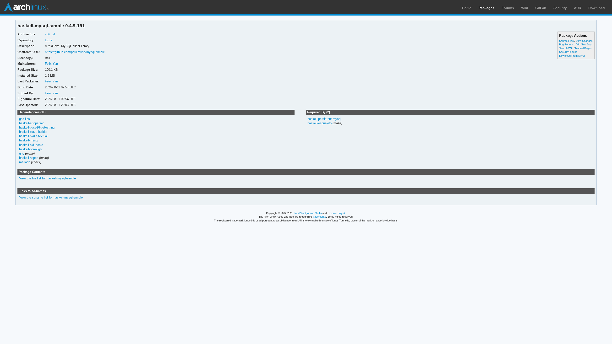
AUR (577, 8)
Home (466, 8)
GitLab (540, 8)
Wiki (524, 8)
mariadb (24, 162)
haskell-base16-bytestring (37, 127)
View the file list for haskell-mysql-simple (47, 178)
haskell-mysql (28, 140)
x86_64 (50, 34)
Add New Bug (583, 44)
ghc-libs (24, 119)
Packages (486, 8)
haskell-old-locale (31, 145)
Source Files (566, 40)
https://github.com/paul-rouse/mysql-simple (75, 52)
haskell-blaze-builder (33, 132)
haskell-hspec (28, 158)
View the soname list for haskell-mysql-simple (51, 197)
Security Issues (568, 51)
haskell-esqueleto (319, 123)
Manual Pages (583, 48)
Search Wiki (566, 48)
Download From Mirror (572, 55)
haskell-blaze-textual (33, 136)
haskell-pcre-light (31, 149)
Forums (508, 8)
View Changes (584, 40)
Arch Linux (26, 7)
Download (596, 8)
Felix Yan (51, 63)
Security (560, 8)
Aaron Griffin (314, 213)
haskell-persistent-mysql (324, 119)
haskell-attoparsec (31, 123)
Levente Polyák (336, 213)
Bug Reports (566, 44)
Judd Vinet (300, 213)
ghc (21, 153)
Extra (48, 40)
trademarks (319, 216)
